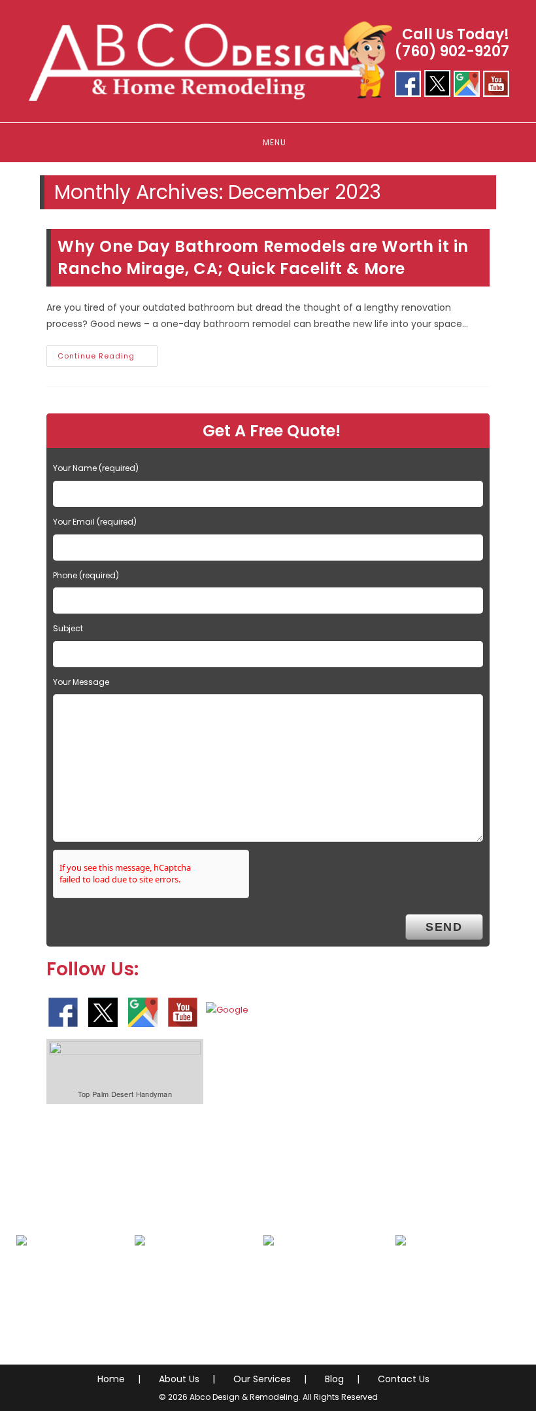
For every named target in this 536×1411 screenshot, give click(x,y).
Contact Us (403, 1378)
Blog (334, 1378)
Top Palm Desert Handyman (125, 1094)
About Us (179, 1378)
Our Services (262, 1378)
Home (111, 1378)
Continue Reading (108, 358)
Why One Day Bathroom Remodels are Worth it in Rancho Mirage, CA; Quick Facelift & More (263, 257)
